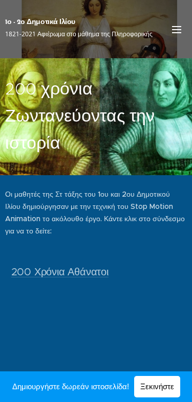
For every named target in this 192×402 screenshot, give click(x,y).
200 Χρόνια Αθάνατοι (60, 272)
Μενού (176, 29)
